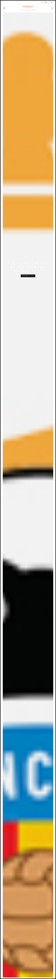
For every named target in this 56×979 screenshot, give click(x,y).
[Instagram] (46, 2)
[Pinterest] (48, 2)
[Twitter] (51, 2)
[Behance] (42, 2)
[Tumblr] (50, 2)
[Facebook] (44, 2)
